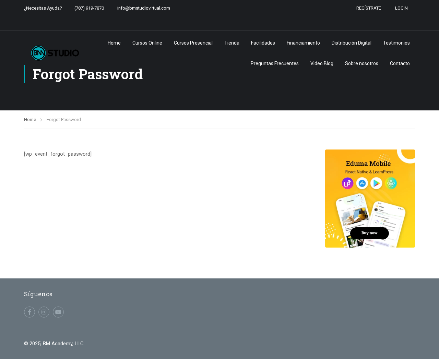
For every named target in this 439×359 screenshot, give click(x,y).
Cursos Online (147, 43)
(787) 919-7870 (89, 8)
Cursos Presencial (193, 43)
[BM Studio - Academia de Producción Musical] (55, 53)
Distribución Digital (351, 43)
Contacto (400, 63)
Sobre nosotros (361, 63)
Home (114, 43)
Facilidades (263, 43)
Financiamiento (303, 43)
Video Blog (321, 63)
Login (401, 8)
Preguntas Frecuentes (275, 63)
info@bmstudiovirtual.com (143, 8)
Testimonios (396, 43)
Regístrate (368, 8)
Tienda (231, 43)
